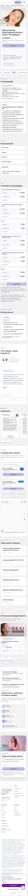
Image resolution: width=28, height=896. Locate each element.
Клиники (16, 812)
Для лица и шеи (17, 788)
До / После (3, 812)
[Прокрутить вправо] (9, 394)
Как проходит (7, 72)
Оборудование (17, 814)
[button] (13, 195)
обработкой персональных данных (11, 773)
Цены (14, 72)
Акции (2, 810)
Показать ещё (16, 284)
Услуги (7, 5)
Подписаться (13, 769)
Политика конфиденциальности (6, 829)
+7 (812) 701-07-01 (5, 797)
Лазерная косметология (6, 7)
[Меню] (24, 2)
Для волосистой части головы (19, 796)
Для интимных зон (18, 793)
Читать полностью (7, 386)
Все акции (13, 662)
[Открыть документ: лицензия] (10, 425)
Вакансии (3, 832)
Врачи (15, 810)
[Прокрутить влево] (3, 394)
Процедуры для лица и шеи (17, 5)
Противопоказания (22, 72)
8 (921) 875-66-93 (14, 853)
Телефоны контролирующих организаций (16, 863)
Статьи (3, 817)
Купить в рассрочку (8, 63)
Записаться (17, 2)
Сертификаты (4, 823)
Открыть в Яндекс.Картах (13, 496)
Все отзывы (13, 399)
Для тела (16, 791)
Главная (2, 5)
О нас (15, 807)
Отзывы (3, 814)
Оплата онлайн (4, 825)
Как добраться (6, 477)
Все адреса (13, 492)
